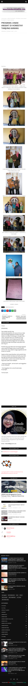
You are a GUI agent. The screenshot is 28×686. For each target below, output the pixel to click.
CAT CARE (19, 597)
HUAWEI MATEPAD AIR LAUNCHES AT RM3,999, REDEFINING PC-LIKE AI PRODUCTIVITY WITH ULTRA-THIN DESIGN (17, 567)
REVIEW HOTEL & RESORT (14, 623)
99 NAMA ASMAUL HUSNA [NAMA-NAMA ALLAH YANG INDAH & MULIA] (17, 511)
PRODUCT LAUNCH (14, 610)
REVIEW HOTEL (14, 621)
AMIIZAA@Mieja (10, 536)
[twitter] (14, 679)
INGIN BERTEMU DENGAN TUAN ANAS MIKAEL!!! (16, 517)
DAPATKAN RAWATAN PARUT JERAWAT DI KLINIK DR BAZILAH (17, 573)
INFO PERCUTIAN (5, 599)
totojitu (8, 532)
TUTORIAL (14, 636)
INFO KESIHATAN (11, 595)
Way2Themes (13, 682)
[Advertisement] (14, 48)
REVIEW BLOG (14, 614)
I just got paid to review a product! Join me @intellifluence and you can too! (12, 472)
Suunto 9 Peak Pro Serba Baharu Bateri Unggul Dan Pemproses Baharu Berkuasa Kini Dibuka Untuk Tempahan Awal (17, 649)
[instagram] (17, 679)
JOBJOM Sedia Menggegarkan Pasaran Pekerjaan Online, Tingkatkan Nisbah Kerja (12, 495)
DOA (17, 595)
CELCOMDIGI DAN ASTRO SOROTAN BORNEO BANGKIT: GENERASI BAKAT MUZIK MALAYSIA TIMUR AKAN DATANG (17, 559)
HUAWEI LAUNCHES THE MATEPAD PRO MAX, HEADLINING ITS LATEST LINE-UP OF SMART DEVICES (17, 580)
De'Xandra (14, 605)
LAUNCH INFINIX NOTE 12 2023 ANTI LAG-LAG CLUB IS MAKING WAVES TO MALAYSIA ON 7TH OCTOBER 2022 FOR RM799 (17, 669)
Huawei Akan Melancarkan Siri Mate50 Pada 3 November (16, 662)
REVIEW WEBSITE (14, 634)
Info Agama (4, 595)
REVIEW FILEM (14, 616)
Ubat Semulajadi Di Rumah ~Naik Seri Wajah (16, 505)
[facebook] (11, 679)
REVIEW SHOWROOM (14, 630)
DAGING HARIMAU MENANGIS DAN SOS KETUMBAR (16, 586)
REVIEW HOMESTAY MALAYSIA (14, 619)
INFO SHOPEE (4, 597)
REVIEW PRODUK (14, 625)
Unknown (3, 31)
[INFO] (14, 487)
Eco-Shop (14, 608)
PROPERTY (14, 612)
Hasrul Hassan (10, 528)
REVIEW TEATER (14, 632)
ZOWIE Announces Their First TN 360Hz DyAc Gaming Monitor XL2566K (16, 656)
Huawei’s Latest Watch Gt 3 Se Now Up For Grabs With (17, 642)
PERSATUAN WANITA (11, 18)
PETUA (21, 595)
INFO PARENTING (12, 597)
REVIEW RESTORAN (14, 627)
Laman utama (4, 18)
